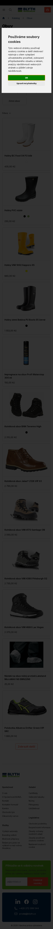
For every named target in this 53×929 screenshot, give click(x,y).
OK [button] (26, 78)
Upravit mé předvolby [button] (27, 83)
